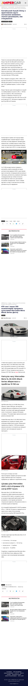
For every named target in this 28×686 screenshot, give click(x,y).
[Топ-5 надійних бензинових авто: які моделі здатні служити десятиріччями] (5, 237)
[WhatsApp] (13, 223)
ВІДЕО (14, 221)
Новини (10, 21)
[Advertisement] (14, 44)
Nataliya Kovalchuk (7, 24)
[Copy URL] (22, 223)
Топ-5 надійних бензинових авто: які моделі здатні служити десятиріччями (17, 236)
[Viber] (19, 223)
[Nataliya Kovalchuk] (2, 24)
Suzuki (11, 221)
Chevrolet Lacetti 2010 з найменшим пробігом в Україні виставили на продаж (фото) (18, 250)
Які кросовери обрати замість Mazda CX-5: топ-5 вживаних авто (18, 243)
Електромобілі (11, 7)
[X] (10, 223)
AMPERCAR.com (4, 7)
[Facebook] (7, 223)
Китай (18, 221)
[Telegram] (16, 223)
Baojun (7, 221)
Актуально (4, 239)
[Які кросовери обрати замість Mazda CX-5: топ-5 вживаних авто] (5, 244)
